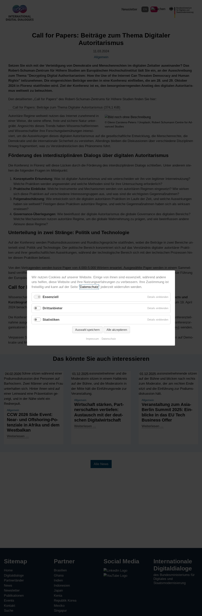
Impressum (92, 338)
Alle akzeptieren (117, 329)
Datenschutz (89, 287)
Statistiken (51, 319)
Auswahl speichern (87, 329)
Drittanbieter (53, 308)
